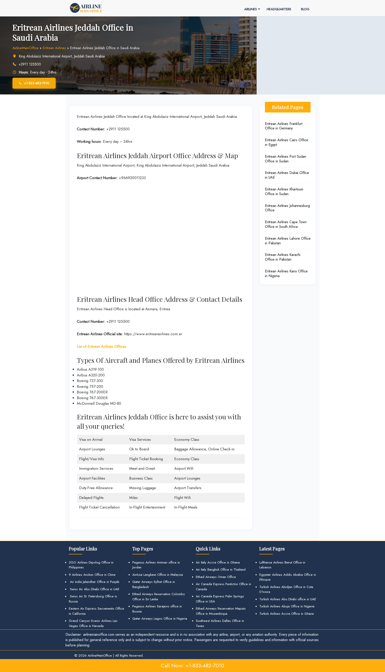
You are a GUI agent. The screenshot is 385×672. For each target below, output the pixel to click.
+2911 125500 (30, 64)
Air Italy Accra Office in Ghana (218, 562)
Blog (305, 9)
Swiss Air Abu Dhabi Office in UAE (94, 589)
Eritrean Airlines (54, 48)
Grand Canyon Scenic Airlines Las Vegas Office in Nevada (93, 623)
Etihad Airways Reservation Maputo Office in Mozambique (221, 611)
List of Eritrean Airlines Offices (101, 346)
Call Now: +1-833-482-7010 (192, 665)
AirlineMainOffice (25, 48)
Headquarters (279, 9)
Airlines (250, 9)
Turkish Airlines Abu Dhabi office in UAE (287, 599)
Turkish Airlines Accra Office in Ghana (286, 613)
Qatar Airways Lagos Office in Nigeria (159, 618)
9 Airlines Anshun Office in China (92, 574)
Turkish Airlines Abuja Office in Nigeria (286, 606)
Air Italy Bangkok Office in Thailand (221, 569)
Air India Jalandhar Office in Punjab (94, 581)
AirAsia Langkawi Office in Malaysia (157, 574)
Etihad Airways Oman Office (216, 576)
